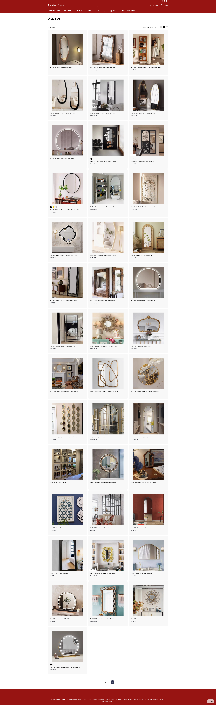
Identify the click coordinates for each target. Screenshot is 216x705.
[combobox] (78, 5)
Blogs (79, 699)
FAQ (90, 699)
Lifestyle (79, 11)
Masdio (52, 5)
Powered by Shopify (107, 701)
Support (112, 11)
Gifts (89, 11)
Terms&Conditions (138, 699)
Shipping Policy (110, 699)
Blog (103, 11)
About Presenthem (72, 699)
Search (63, 699)
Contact (85, 699)
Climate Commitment (127, 11)
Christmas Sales (54, 11)
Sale (97, 11)
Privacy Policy (128, 699)
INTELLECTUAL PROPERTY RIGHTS (154, 699)
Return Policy (119, 699)
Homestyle (67, 11)
